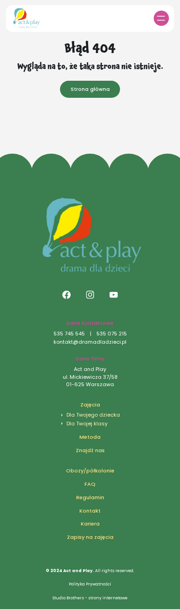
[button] (161, 18)
